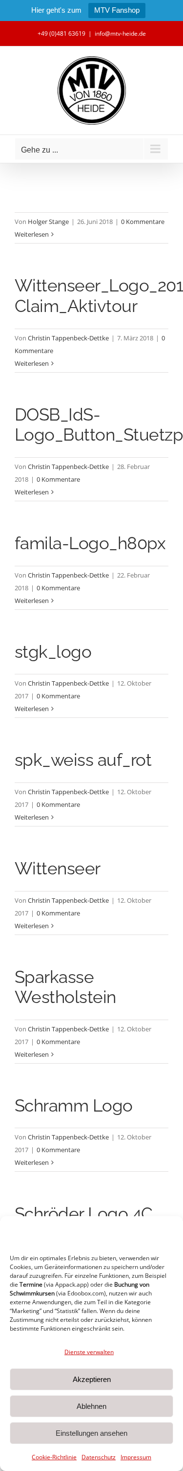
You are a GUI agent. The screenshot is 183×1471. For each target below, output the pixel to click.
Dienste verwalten (89, 1352)
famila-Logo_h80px (90, 543)
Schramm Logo (74, 1105)
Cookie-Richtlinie (54, 1457)
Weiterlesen (32, 234)
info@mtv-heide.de (120, 33)
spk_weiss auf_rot (83, 760)
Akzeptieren (92, 1379)
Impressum (136, 1457)
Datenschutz (98, 1457)
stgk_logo (53, 652)
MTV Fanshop (117, 10)
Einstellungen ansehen (91, 1433)
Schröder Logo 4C (84, 1214)
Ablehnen (91, 1406)
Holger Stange (48, 221)
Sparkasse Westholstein (65, 987)
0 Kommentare (142, 221)
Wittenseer (58, 868)
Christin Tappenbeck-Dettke (68, 338)
